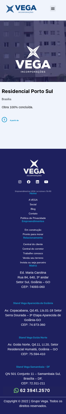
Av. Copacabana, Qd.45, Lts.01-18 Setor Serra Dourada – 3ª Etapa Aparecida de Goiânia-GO (33, 315)
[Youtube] (46, 182)
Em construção (33, 229)
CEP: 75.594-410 (33, 354)
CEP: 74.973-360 (33, 324)
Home (33, 193)
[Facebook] (28, 182)
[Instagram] (20, 182)
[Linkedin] (37, 182)
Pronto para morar (33, 234)
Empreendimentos (33, 221)
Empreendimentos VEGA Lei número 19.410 (33, 191)
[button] (53, 8)
